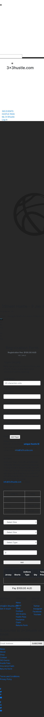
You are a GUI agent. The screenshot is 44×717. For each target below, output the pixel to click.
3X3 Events (21, 614)
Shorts (6, 528)
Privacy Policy (6, 679)
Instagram (37, 609)
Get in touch (5, 609)
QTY (5, 548)
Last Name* (9, 402)
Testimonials (5, 25)
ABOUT (3, 11)
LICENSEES (5, 37)
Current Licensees (8, 39)
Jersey (6, 517)
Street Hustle (6, 17)
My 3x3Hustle (6, 53)
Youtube (37, 614)
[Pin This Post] (22, 694)
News (18, 602)
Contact (19, 611)
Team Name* (9, 378)
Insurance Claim (7, 666)
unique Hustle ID (31, 444)
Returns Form (22, 625)
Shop (18, 608)
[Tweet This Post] (22, 691)
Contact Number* (11, 422)
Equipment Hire (7, 22)
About (18, 605)
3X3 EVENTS (5, 47)
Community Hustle (8, 14)
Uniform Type (10, 538)
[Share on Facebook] (22, 688)
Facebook (37, 611)
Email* (6, 412)
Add (22, 562)
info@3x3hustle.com (24, 450)
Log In (4, 119)
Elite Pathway (6, 20)
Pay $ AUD (22, 588)
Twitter (36, 606)
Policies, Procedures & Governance (15, 31)
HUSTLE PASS (6, 50)
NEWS (2, 8)
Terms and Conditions (9, 676)
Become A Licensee (8, 42)
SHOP (2, 34)
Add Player (15, 437)
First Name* (9, 392)
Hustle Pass (21, 617)
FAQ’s (2, 28)
